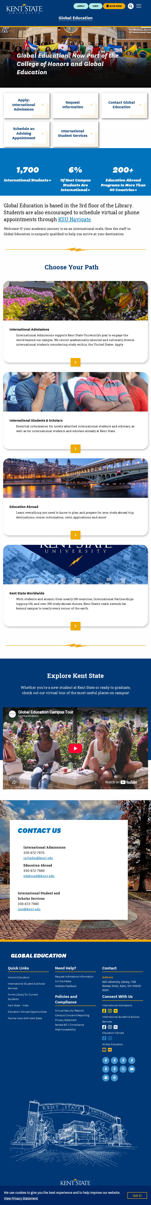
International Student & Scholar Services (26, 985)
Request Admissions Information (74, 976)
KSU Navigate (74, 219)
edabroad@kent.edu (38, 876)
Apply (81, 6)
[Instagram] (111, 1011)
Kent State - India (18, 1005)
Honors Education (18, 977)
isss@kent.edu (29, 909)
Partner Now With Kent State (25, 1018)
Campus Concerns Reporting (72, 1015)
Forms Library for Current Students (23, 996)
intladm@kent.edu (38, 858)
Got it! (137, 1195)
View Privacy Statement (21, 1198)
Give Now (115, 6)
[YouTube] (105, 1050)
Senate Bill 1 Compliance (69, 1024)
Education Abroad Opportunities (27, 1011)
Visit (96, 6)
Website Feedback (66, 986)
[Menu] (138, 6)
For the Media (63, 981)
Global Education (76, 17)
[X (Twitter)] (116, 1011)
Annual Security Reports (69, 1010)
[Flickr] (111, 1050)
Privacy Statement (66, 1020)
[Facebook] (105, 1011)
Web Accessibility (65, 1029)
